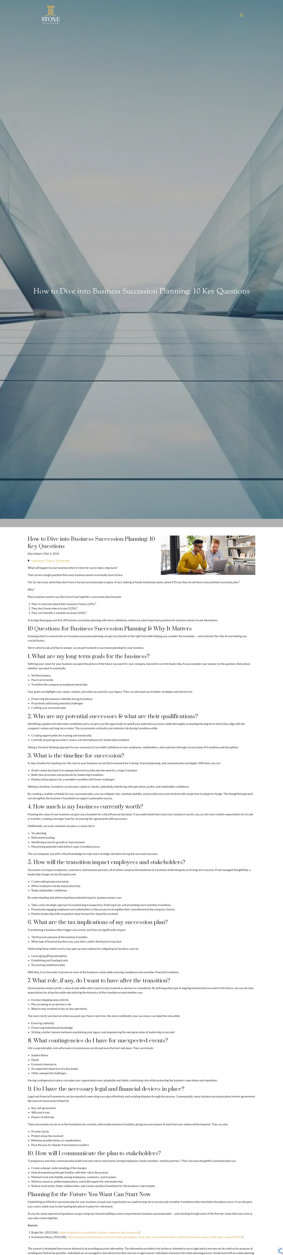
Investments (38, 560)
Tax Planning (62, 560)
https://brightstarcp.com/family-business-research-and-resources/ (99, 1232)
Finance (50, 560)
